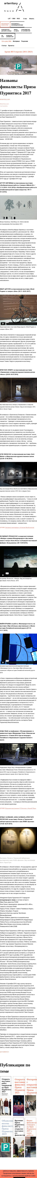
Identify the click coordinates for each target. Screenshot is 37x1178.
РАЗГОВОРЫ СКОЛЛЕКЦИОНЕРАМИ (17, 24)
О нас (25, 18)
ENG (13, 18)
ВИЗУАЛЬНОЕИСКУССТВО (5, 24)
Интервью (16, 41)
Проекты (11, 45)
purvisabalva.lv (4, 1052)
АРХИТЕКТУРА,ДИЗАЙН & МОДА (6, 30)
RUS (18, 18)
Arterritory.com (5, 99)
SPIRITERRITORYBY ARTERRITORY (25, 30)
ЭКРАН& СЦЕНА (16, 30)
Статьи (4, 45)
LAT (9, 18)
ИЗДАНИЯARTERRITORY (10, 36)
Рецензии (24, 41)
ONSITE (2, 36)
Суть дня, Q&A (6, 41)
